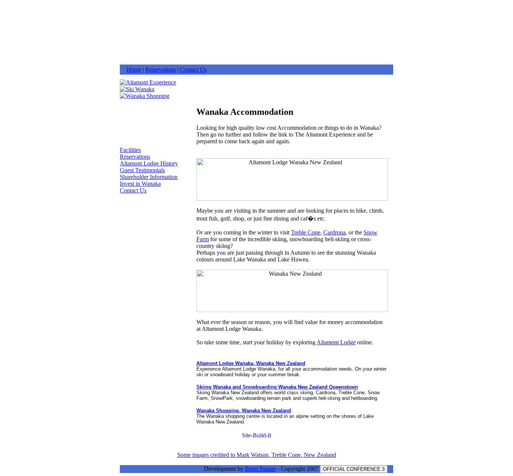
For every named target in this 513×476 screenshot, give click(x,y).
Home (134, 69)
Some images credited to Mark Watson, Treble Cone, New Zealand (256, 455)
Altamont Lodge (336, 342)
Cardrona (334, 232)
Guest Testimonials (142, 170)
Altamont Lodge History (149, 163)
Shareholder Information (149, 177)
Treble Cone (305, 232)
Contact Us (193, 69)
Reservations (160, 69)
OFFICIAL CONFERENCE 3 (354, 469)
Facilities (130, 150)
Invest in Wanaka (140, 183)
